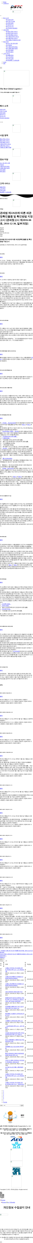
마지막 (5, 1102)
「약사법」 (5, 448)
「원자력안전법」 (6, 609)
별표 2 (29, 424)
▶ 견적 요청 (9, 58)
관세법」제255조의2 (8, 468)
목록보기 (2, 957)
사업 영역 (6, 30)
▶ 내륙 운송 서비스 (12, 38)
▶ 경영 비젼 (9, 19)
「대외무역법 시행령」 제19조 (10, 431)
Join (4, 63)
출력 (1, 257)
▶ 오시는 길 (9, 26)
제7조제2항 (16, 651)
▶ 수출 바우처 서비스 (12, 36)
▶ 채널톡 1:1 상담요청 (12, 60)
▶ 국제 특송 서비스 (12, 35)
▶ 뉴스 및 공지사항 (12, 43)
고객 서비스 (6, 53)
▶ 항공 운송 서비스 (12, 33)
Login (4, 62)
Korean (3, 1200)
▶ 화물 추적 (9, 55)
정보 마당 (6, 41)
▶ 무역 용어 (9, 52)
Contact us (6, 3)
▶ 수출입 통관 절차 (12, 48)
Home (4, 2)
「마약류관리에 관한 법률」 (10, 436)
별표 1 (24, 424)
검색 (22, 1105)
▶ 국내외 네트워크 (11, 28)
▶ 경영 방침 (9, 23)
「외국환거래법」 (6, 604)
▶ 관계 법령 (9, 50)
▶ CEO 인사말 (10, 21)
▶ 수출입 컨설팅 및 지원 (13, 40)
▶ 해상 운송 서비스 (12, 31)
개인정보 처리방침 (2, 1195)
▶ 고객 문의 (9, 57)
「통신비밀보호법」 (7, 458)
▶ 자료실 (9, 45)
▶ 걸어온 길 (9, 25)
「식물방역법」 (6, 438)
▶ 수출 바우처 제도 (12, 47)
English (13, 1202)
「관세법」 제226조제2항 (8, 423)
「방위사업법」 (5, 605)
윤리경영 (1, 1193)
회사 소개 (6, 18)
